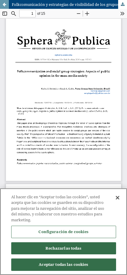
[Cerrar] (117, 197)
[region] (63, 231)
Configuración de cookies (63, 231)
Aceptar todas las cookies (63, 264)
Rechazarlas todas (63, 248)
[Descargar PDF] (122, 4)
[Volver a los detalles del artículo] (4, 4)
